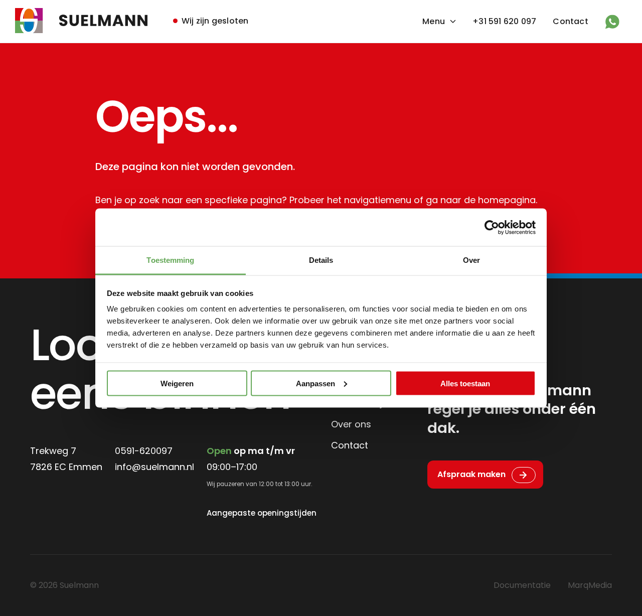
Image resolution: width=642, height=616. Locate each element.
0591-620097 (144, 450)
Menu (433, 21)
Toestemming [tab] (170, 260)
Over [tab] (471, 260)
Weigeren (177, 383)
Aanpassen (315, 383)
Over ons (351, 424)
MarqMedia (590, 585)
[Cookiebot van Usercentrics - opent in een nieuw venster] (492, 227)
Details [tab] (321, 260)
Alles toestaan (465, 383)
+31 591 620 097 (504, 21)
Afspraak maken (471, 474)
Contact (570, 21)
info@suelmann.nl (154, 466)
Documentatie (522, 585)
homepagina (507, 200)
